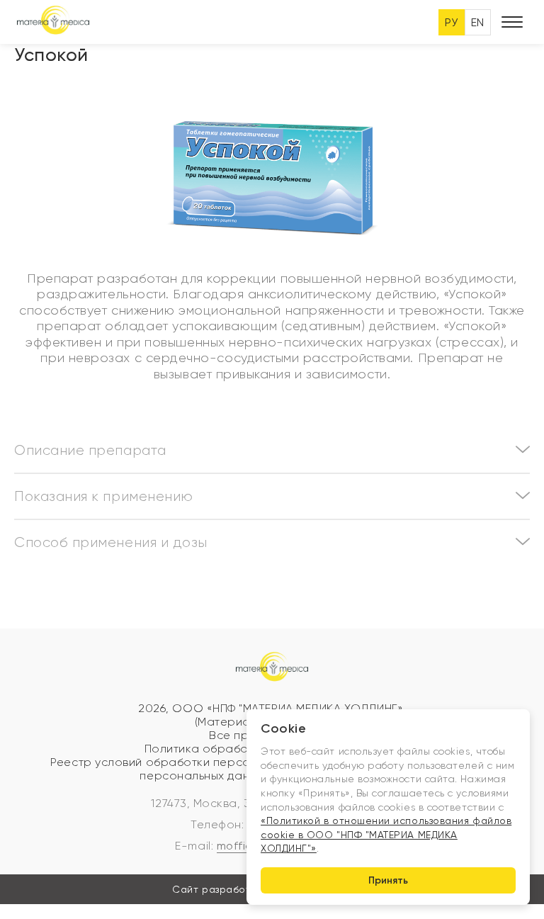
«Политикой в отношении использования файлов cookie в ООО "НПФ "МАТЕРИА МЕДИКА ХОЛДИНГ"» (386, 834)
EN (477, 22)
